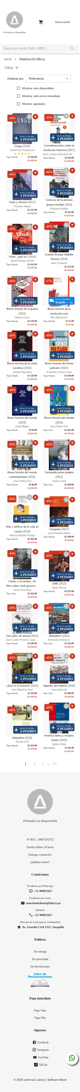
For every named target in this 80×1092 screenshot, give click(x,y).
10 (55, 764)
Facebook (43, 1042)
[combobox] (33, 48)
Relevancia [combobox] (36, 78)
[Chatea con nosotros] (71, 1058)
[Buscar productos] (72, 48)
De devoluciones (40, 966)
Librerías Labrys (34, 1079)
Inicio (8, 59)
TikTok (43, 1064)
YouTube (43, 1057)
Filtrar (9, 68)
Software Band (56, 1079)
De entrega (40, 951)
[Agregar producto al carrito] (35, 116)
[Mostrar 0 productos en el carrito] (41, 22)
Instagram (43, 1049)
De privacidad (40, 959)
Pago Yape (40, 1010)
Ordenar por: (15, 78)
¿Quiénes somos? (40, 862)
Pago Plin (40, 1017)
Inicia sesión (62, 22)
